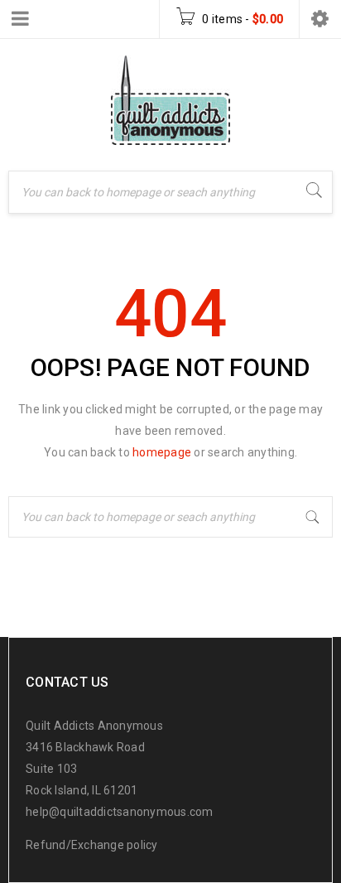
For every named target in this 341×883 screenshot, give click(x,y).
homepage (161, 452)
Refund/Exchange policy (92, 845)
